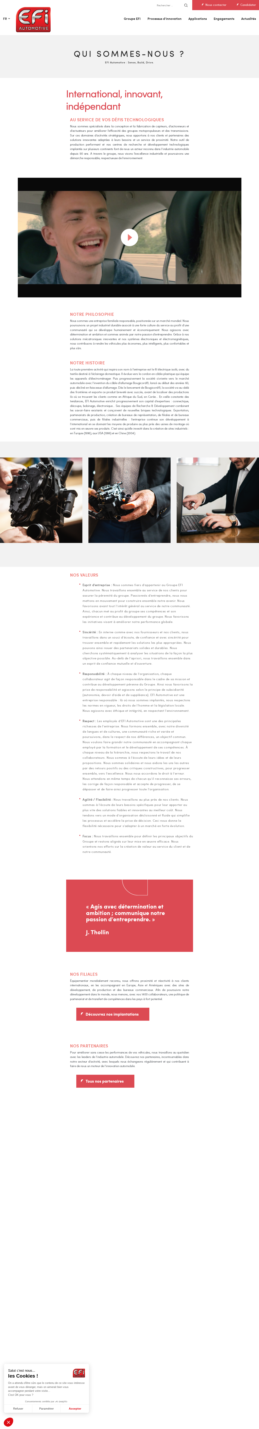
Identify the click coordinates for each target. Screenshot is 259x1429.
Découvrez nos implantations (112, 1014)
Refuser (18, 1408)
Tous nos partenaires (105, 1081)
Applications (197, 18)
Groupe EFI (132, 18)
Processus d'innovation (165, 18)
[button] (8, 1422)
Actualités (248, 18)
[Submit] (186, 5)
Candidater (248, 5)
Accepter (75, 1408)
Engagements (224, 18)
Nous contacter (215, 5)
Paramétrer (46, 1408)
